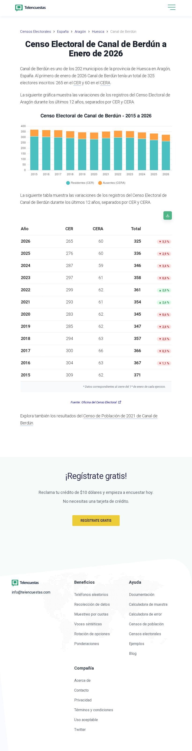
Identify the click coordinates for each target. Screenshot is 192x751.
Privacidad (83, 700)
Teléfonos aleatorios (91, 594)
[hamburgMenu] (171, 7)
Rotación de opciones (92, 634)
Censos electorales (145, 634)
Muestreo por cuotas (91, 614)
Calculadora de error (145, 614)
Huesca (98, 31)
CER (77, 82)
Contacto (81, 690)
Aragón (80, 31)
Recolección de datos (92, 604)
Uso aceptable (86, 720)
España (63, 31)
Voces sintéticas (88, 624)
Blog (133, 653)
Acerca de (82, 680)
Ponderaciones (86, 644)
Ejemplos (136, 644)
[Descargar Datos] (167, 215)
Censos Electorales (35, 31)
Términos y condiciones (93, 710)
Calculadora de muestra (148, 604)
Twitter (80, 729)
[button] (171, 7)
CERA (105, 82)
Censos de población (146, 624)
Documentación (141, 594)
